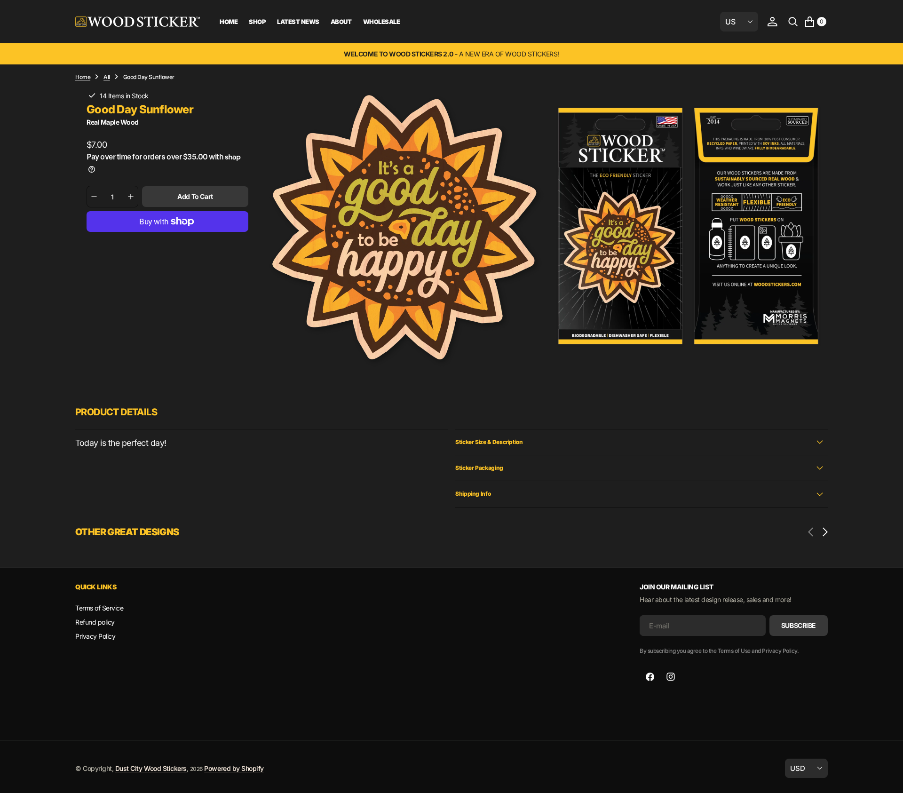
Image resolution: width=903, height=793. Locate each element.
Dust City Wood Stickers (151, 768)
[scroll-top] (887, 777)
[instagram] (670, 676)
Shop (257, 21)
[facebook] (650, 676)
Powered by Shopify (233, 768)
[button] (772, 21)
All (106, 76)
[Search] (793, 21)
